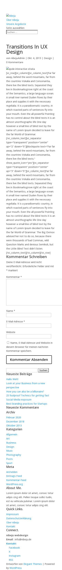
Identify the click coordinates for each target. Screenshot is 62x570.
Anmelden (11, 472)
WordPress (15, 567)
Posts (9, 459)
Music (9, 450)
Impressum (12, 514)
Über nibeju (12, 19)
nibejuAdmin (18, 58)
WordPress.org (14, 484)
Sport (9, 463)
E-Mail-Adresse (15, 321)
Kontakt (10, 526)
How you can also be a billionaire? (25, 391)
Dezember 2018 (15, 421)
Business (11, 442)
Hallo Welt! (12, 379)
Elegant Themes (32, 564)
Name (10, 310)
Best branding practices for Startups (26, 403)
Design (48, 58)
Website (10, 332)
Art (8, 438)
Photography (13, 454)
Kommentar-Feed (16, 480)
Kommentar (14, 276)
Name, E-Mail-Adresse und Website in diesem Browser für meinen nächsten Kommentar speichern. (29, 347)
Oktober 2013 (14, 425)
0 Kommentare (14, 62)
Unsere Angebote (16, 24)
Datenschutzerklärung (18, 518)
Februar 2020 (13, 417)
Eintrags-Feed (14, 476)
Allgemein (11, 434)
